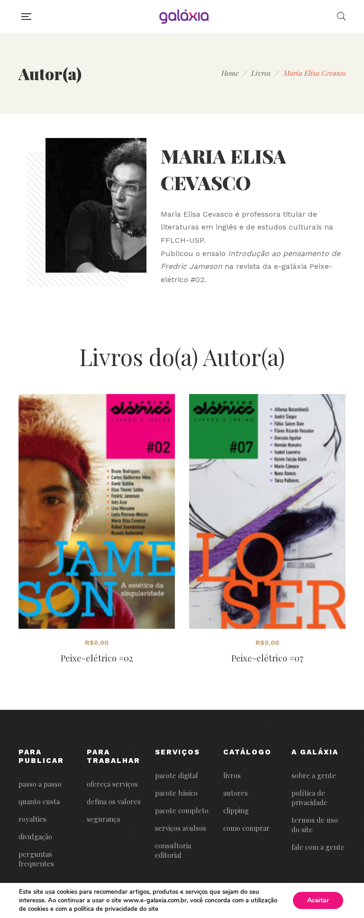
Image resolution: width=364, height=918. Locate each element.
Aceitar (318, 900)
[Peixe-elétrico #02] (96, 511)
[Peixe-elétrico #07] (267, 511)
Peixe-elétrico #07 (267, 658)
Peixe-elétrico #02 (97, 658)
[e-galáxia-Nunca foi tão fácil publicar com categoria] (184, 16)
